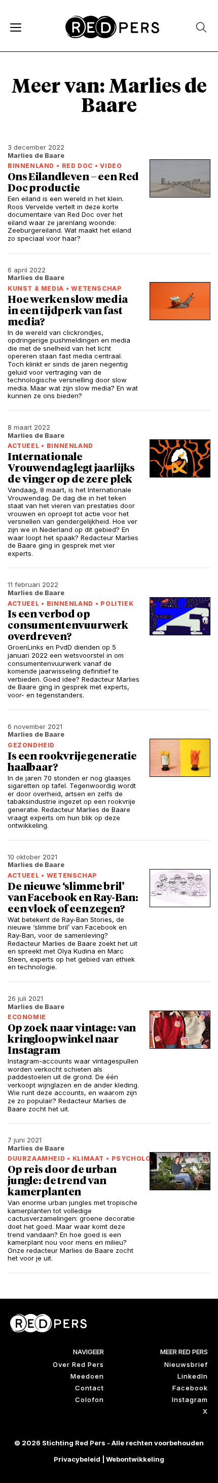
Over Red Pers (78, 1364)
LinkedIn (192, 1376)
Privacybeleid (77, 1459)
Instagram (190, 1399)
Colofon (89, 1399)
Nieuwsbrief (186, 1364)
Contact (89, 1388)
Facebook (190, 1388)
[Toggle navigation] (15, 27)
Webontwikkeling (135, 1459)
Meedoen (87, 1376)
